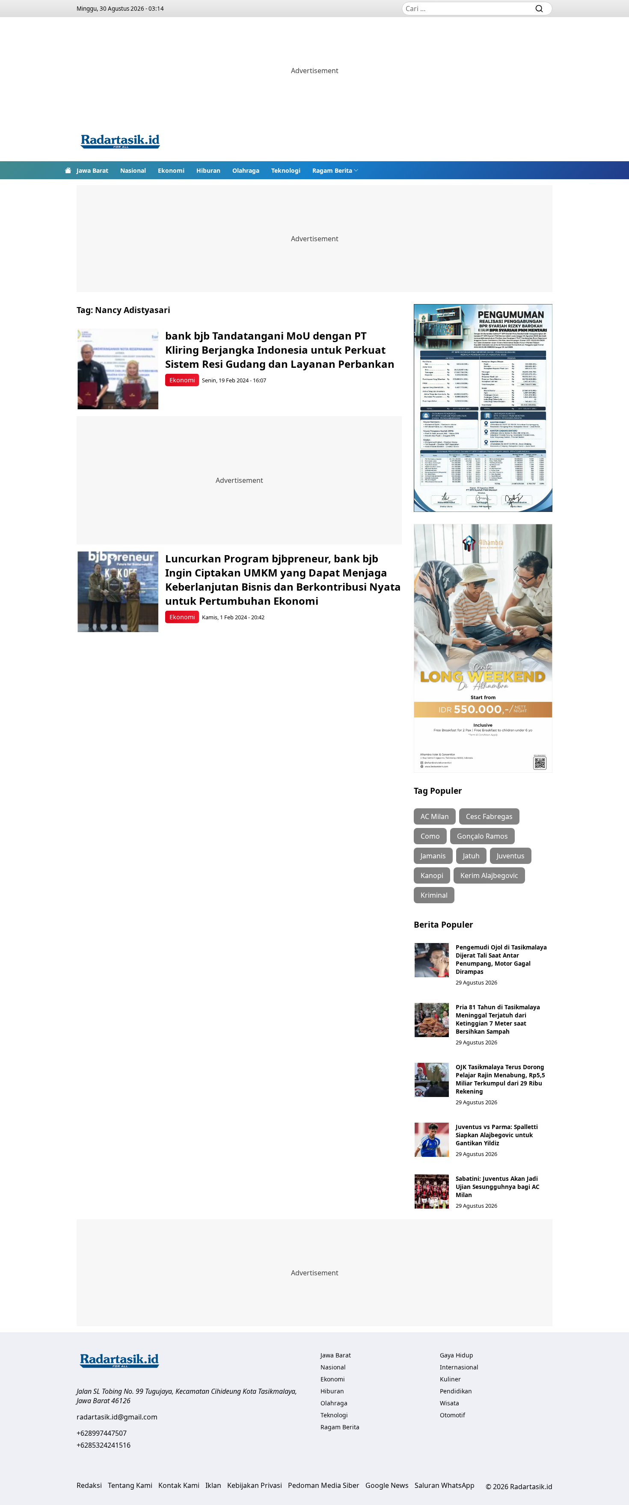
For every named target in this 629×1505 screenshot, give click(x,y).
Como (430, 836)
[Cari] (539, 8)
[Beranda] (68, 170)
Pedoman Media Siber (323, 1485)
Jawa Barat (92, 170)
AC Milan (435, 816)
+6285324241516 (104, 1445)
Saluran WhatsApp (445, 1485)
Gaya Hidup (456, 1355)
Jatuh (471, 855)
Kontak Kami (178, 1485)
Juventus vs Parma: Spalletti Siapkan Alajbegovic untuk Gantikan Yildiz (497, 1135)
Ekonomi (171, 170)
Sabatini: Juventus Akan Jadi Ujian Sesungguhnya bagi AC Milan (498, 1186)
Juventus (511, 855)
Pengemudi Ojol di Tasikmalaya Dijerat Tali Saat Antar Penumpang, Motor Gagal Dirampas (501, 959)
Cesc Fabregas (489, 816)
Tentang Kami (130, 1485)
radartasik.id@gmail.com (117, 1417)
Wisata (449, 1403)
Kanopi (432, 875)
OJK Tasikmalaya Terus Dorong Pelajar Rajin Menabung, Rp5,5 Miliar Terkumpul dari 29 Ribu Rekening (500, 1079)
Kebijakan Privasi (254, 1485)
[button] (335, 170)
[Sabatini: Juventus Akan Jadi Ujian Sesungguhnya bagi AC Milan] (432, 1191)
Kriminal (434, 895)
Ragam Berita (332, 170)
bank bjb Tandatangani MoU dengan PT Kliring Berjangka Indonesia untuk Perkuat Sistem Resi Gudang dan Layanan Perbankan (280, 349)
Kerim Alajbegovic (489, 875)
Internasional (459, 1367)
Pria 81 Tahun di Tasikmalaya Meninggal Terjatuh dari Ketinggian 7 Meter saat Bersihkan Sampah (498, 1019)
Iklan (213, 1485)
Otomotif (452, 1415)
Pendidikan (456, 1391)
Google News (387, 1485)
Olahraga (245, 170)
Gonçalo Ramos (482, 836)
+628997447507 (102, 1433)
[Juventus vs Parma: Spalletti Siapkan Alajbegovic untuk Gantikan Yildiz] (432, 1140)
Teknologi (285, 170)
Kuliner (450, 1379)
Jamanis (433, 855)
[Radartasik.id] (120, 142)
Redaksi (89, 1485)
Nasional (133, 170)
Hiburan (208, 170)
